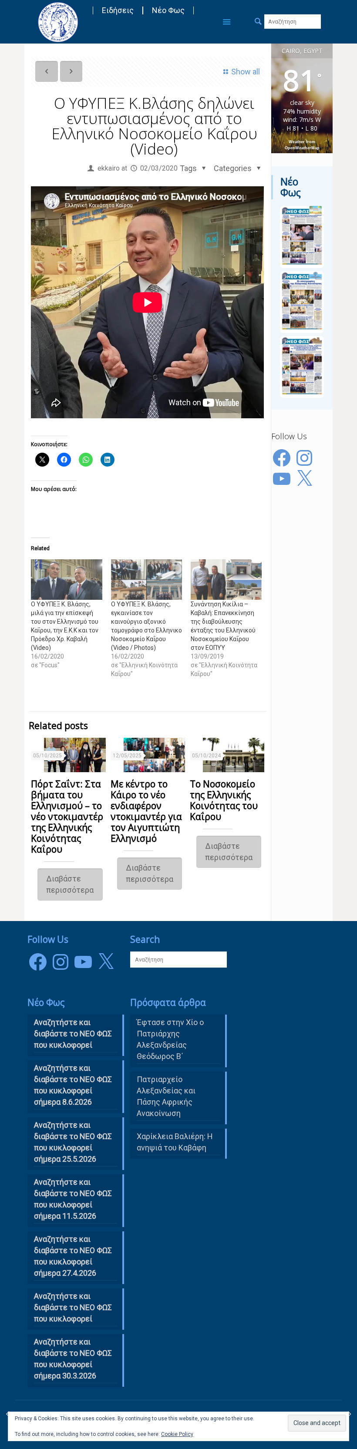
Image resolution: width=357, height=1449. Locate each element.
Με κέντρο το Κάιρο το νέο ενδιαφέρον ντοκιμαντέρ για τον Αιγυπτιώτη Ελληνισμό (146, 811)
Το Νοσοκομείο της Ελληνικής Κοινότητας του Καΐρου (224, 800)
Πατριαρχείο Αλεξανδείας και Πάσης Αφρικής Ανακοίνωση (166, 1096)
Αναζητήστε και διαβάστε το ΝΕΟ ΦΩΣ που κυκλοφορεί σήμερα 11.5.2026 (73, 1198)
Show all (245, 71)
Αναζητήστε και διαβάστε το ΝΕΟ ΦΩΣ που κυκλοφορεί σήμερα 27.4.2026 (73, 1256)
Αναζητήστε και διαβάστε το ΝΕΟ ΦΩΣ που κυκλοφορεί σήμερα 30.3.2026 (73, 1358)
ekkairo (109, 168)
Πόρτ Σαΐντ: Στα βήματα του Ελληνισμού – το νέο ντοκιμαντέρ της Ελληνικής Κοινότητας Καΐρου (67, 816)
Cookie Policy (177, 1434)
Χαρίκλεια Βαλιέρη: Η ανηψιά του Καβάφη (175, 1142)
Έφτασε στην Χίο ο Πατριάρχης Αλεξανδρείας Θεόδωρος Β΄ (170, 1039)
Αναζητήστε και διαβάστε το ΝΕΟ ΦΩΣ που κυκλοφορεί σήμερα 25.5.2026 (73, 1141)
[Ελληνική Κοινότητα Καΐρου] (58, 22)
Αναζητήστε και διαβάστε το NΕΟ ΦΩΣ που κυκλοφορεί (73, 1033)
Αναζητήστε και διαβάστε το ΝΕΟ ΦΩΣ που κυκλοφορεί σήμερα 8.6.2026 (73, 1084)
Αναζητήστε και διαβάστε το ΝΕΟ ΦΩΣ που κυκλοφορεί (73, 1307)
